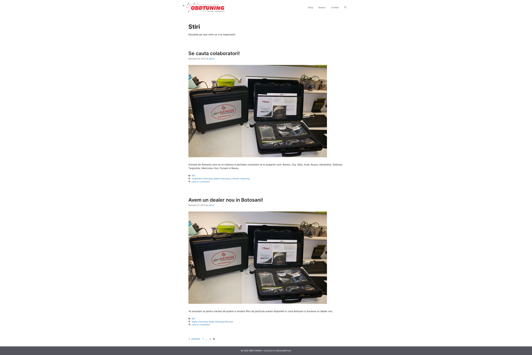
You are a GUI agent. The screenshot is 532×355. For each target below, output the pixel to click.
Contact (335, 7)
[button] (345, 7)
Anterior (194, 339)
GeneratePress (283, 350)
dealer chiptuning (200, 321)
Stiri (193, 175)
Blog (310, 7)
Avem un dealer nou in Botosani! (225, 200)
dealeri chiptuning (221, 178)
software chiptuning (240, 178)
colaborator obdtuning (202, 178)
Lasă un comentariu (201, 181)
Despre (322, 7)
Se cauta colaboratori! (214, 53)
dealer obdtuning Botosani (221, 321)
